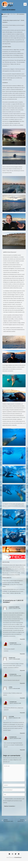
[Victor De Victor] (7, 4)
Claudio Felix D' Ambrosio (14, 607)
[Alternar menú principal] (25, 4)
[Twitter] (15, 854)
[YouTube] (9, 854)
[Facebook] (18, 854)
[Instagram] (12, 854)
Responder (22, 639)
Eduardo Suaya (12, 657)
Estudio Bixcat (18, 857)
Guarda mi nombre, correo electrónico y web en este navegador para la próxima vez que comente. (13, 800)
